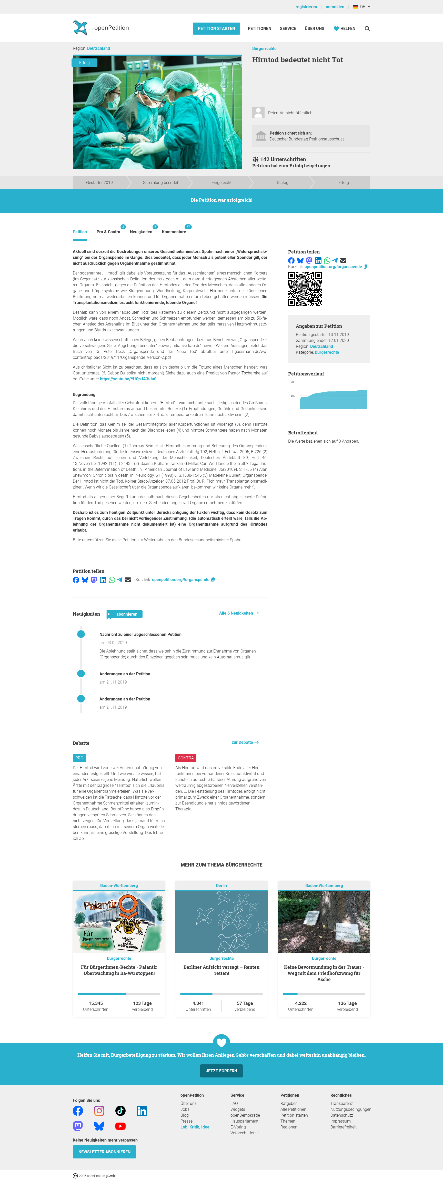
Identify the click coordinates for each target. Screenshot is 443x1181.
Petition (80, 231)
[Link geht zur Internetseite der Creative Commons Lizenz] (76, 1175)
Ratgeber (288, 1103)
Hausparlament (244, 1121)
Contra (186, 758)
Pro (79, 758)
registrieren (306, 6)
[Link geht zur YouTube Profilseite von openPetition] (120, 1125)
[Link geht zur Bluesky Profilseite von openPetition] (99, 1125)
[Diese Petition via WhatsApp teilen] (112, 579)
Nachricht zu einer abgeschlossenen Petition (140, 634)
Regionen (288, 1127)
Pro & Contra (108, 229)
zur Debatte (243, 742)
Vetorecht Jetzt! (244, 1133)
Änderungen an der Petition (124, 673)
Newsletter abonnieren (104, 1151)
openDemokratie (245, 1115)
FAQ (234, 1103)
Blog (184, 1115)
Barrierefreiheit (343, 1127)
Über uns (188, 1103)
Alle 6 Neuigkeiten (236, 613)
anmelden (335, 6)
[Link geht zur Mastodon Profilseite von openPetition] (78, 1125)
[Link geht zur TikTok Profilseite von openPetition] (120, 1110)
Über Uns (314, 28)
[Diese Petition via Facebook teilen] (76, 579)
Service (288, 28)
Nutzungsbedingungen (350, 1109)
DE (361, 6)
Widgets (237, 1109)
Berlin (221, 885)
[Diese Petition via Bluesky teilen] (85, 579)
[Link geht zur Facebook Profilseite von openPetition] (78, 1110)
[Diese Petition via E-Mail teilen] (128, 579)
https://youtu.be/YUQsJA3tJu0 (128, 378)
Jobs (184, 1109)
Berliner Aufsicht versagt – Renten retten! (221, 970)
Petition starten (216, 28)
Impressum (340, 1121)
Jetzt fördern (221, 1070)
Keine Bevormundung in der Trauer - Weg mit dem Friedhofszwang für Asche (324, 973)
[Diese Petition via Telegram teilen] (119, 579)
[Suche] (367, 29)
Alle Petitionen (293, 1109)
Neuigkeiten (141, 229)
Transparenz (341, 1103)
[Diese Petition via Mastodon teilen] (94, 579)
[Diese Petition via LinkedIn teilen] (103, 579)
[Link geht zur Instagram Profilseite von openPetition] (99, 1110)
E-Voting (238, 1127)
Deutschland (98, 48)
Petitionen (260, 28)
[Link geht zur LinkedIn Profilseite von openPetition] (142, 1110)
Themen (287, 1121)
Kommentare (174, 229)
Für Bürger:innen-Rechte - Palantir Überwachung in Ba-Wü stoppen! (119, 970)
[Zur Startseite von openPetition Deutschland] (101, 27)
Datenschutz (341, 1115)
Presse (186, 1121)
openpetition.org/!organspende (181, 579)
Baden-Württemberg (119, 885)
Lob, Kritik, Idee (194, 1127)
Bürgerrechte (264, 48)
